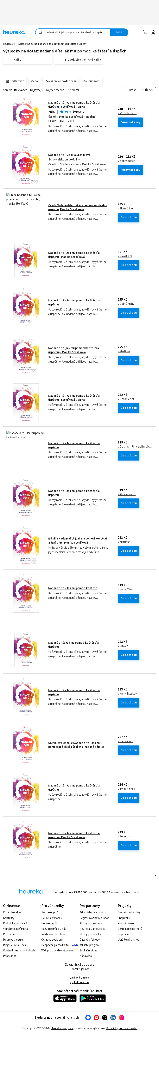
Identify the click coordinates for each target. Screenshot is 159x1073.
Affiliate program (89, 945)
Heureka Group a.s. (62, 1028)
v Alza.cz (123, 646)
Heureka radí (49, 923)
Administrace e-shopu (93, 912)
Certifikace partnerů (130, 929)
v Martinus (124, 351)
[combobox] (73, 32)
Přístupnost (10, 956)
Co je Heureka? (12, 912)
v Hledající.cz (125, 741)
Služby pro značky (90, 934)
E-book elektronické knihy (64, 160)
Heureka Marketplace (92, 929)
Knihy (51, 112)
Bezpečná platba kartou (55, 945)
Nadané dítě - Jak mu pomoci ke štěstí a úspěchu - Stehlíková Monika (74, 105)
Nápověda (86, 956)
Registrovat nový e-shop (94, 918)
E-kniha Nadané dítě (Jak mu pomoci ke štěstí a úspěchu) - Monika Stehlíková (77, 541)
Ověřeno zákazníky (129, 912)
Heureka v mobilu (51, 918)
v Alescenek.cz (127, 494)
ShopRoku (124, 918)
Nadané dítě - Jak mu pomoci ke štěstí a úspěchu (74, 302)
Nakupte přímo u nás (53, 929)
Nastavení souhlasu (53, 934)
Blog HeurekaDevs (14, 945)
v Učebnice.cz (126, 399)
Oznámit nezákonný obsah (19, 951)
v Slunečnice (125, 209)
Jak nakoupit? (49, 912)
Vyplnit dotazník (79, 982)
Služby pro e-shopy (91, 923)
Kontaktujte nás (79, 969)
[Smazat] (107, 32)
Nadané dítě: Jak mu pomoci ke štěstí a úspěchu (73, 645)
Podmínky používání (15, 923)
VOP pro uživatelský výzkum (58, 951)
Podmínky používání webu (121, 1028)
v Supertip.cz (125, 837)
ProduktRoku (126, 923)
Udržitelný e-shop (128, 940)
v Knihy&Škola (126, 590)
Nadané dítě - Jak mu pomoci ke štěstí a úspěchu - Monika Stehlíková (74, 255)
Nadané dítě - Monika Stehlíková (69, 155)
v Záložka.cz (125, 256)
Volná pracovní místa (15, 929)
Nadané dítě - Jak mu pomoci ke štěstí (73, 588)
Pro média (9, 934)
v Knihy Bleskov (127, 694)
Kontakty (8, 918)
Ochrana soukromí (52, 940)
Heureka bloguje (13, 940)
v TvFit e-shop (126, 789)
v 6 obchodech (126, 161)
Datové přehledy (90, 940)
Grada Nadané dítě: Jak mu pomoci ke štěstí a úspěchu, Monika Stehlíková (77, 207)
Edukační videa (88, 951)
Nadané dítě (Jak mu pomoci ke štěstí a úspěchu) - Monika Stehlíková (73, 350)
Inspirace (123, 934)
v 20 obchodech (127, 113)
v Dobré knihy (126, 304)
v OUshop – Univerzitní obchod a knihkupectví (135, 447)
